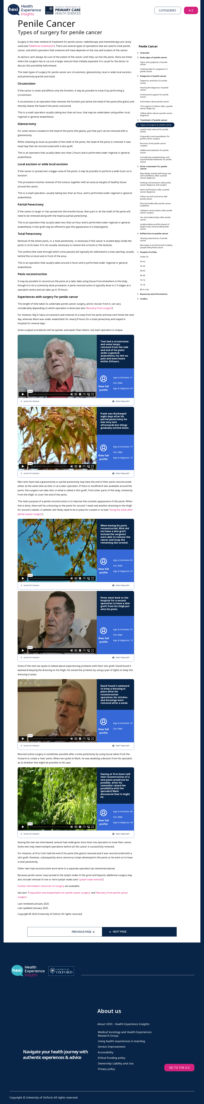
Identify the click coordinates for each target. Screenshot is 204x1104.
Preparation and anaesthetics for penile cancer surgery (59, 892)
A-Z (191, 10)
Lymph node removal (90, 879)
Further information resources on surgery (41, 886)
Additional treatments (41, 46)
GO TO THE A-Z (179, 1068)
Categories (167, 10)
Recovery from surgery (99, 308)
